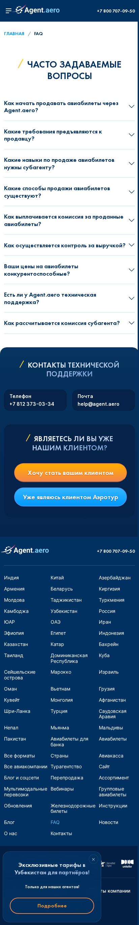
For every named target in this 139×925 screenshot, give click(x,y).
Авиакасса (111, 755)
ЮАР (9, 622)
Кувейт (12, 700)
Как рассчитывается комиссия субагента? (62, 323)
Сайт (104, 766)
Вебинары (62, 789)
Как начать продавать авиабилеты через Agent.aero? (61, 106)
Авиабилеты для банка (69, 741)
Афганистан (112, 700)
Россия (107, 611)
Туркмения (111, 600)
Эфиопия (14, 633)
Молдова (14, 600)
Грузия (107, 689)
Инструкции (113, 805)
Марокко (61, 672)
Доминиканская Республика (69, 658)
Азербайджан (115, 577)
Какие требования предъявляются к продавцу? (53, 135)
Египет (58, 633)
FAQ (55, 822)
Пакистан (15, 739)
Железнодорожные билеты (73, 808)
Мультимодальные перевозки (25, 791)
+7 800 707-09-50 (116, 11)
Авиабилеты (113, 739)
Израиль (109, 672)
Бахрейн (108, 644)
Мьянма (60, 727)
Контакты (61, 833)
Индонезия (111, 633)
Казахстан (16, 644)
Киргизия (109, 589)
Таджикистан (66, 600)
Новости (108, 822)
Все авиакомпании (25, 766)
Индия (11, 577)
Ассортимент (114, 777)
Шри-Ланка (17, 711)
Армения (14, 589)
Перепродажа (67, 777)
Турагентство (66, 766)
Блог (9, 822)
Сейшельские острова (19, 674)
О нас (10, 833)
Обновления (18, 805)
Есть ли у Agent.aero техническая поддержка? (50, 298)
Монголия (62, 700)
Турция (59, 711)
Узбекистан (64, 611)
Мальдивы (111, 727)
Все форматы (19, 755)
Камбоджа (16, 611)
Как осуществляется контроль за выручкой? (65, 245)
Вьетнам (61, 689)
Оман (10, 689)
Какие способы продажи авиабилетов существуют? (57, 191)
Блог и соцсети (21, 777)
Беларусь (62, 589)
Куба (104, 655)
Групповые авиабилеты (113, 791)
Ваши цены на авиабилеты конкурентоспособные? (41, 269)
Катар (57, 644)
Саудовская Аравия (113, 714)
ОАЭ (55, 622)
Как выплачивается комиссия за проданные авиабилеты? (63, 220)
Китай (57, 577)
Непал (11, 727)
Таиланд (13, 655)
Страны (59, 755)
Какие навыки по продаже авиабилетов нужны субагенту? (59, 163)
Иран (105, 622)
